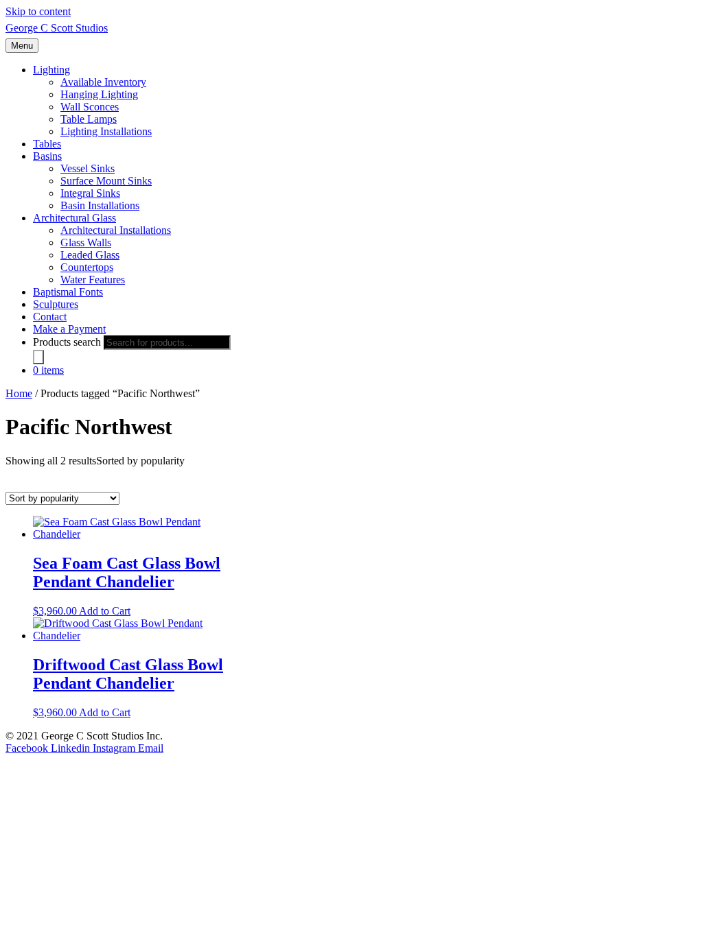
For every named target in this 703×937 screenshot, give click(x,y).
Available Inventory (103, 82)
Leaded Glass (89, 255)
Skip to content (38, 11)
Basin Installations (99, 205)
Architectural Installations (115, 230)
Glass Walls (85, 242)
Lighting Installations (106, 131)
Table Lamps (88, 119)
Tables (47, 144)
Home (18, 393)
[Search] (38, 357)
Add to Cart (104, 611)
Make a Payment (69, 329)
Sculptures (55, 304)
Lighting (51, 69)
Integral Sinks (90, 193)
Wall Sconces (89, 106)
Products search (67, 342)
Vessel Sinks (87, 168)
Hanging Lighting (99, 94)
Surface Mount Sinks (106, 181)
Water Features (92, 279)
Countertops (86, 267)
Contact (50, 316)
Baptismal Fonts (68, 292)
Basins (47, 156)
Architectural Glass (74, 218)
